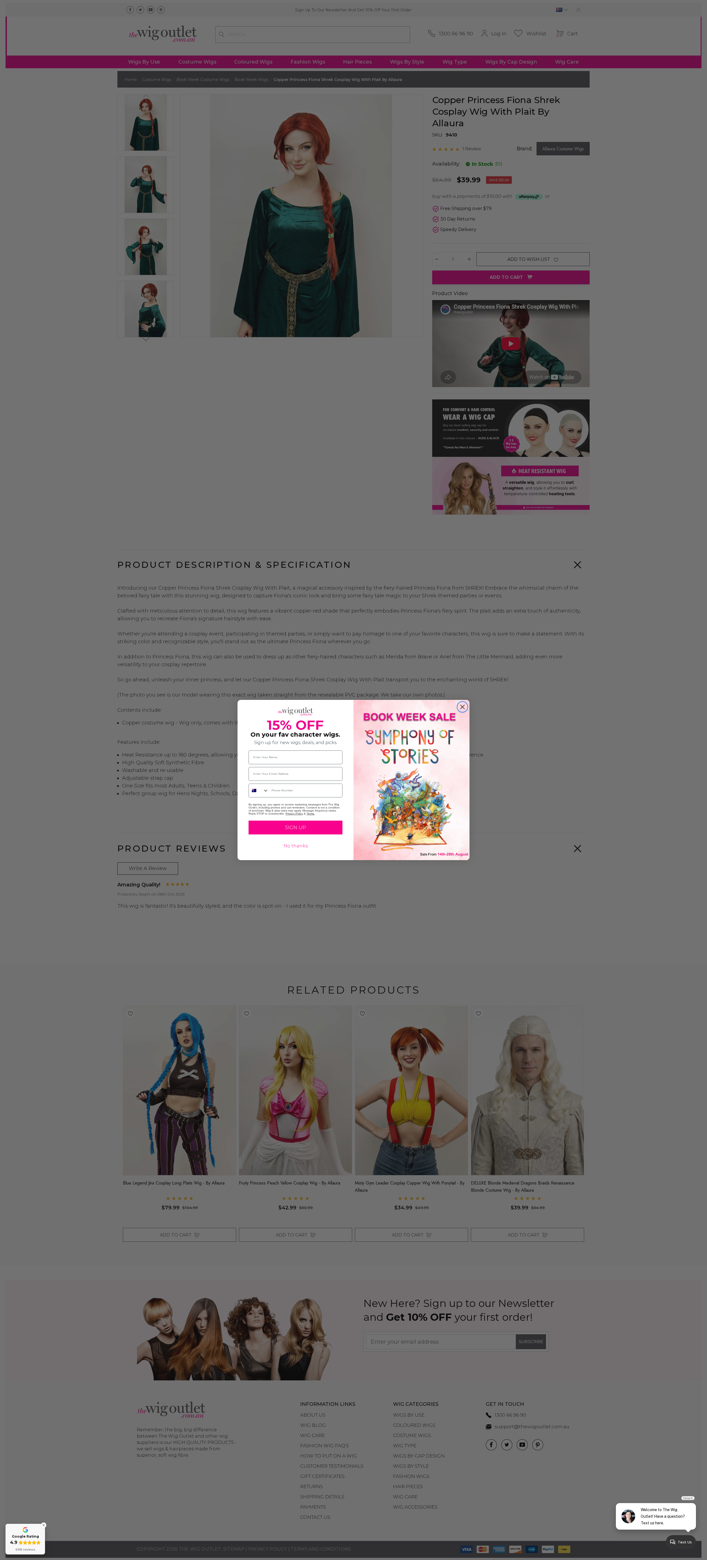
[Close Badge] (43, 1525)
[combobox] (259, 790)
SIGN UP (295, 827)
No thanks (296, 846)
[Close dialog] (462, 707)
